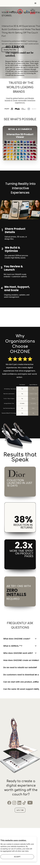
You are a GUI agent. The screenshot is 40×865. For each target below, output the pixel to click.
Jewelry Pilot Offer (10, 50)
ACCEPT (17, 857)
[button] (37, 3)
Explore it (20, 148)
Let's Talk (20, 810)
